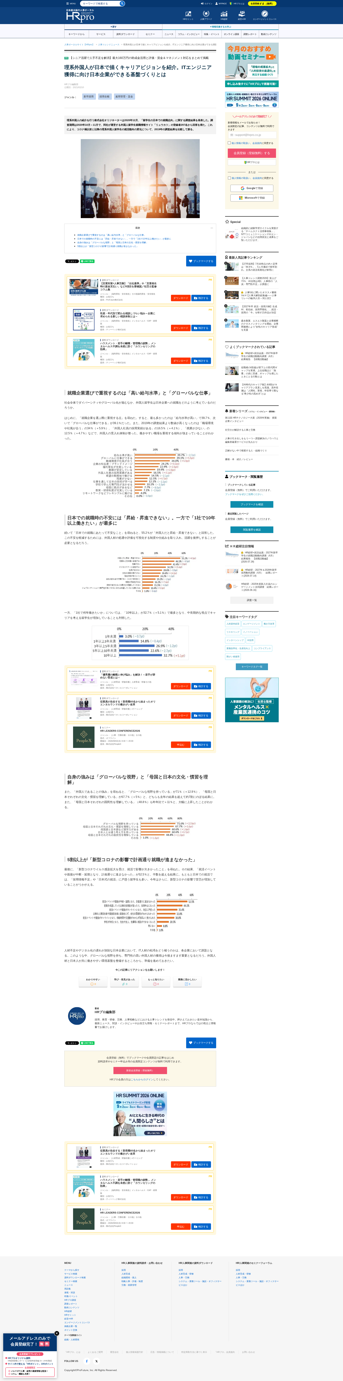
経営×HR (242, 19)
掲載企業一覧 (70, 1326)
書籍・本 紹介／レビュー (239, 459)
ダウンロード (180, 298)
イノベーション (250, 632)
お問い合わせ (248, 1352)
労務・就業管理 (128, 1285)
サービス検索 (70, 1274)
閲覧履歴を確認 (252, 529)
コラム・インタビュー (189, 34)
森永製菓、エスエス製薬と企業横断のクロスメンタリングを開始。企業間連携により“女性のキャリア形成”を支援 (259, 325)
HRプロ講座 (70, 1300)
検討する (203, 298)
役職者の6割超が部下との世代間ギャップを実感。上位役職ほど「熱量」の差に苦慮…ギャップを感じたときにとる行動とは (259, 372)
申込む (181, 744)
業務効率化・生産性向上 (238, 648)
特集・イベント (211, 34)
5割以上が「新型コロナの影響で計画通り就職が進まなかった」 (108, 246)
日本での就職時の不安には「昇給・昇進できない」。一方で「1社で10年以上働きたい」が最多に (124, 239)
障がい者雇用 (233, 656)
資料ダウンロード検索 (75, 1277)
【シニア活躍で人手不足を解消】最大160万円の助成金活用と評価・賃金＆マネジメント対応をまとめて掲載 (139, 57)
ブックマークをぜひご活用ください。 (245, 494)
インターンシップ (235, 640)
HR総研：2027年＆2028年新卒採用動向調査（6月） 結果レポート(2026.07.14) (259, 573)
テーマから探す (71, 1270)
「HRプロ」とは (72, 1352)
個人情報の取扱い (241, 143)
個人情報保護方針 (134, 1352)
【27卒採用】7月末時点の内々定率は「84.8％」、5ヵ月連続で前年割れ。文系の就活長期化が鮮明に (259, 267)
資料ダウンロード (125, 34)
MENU (73, 3)
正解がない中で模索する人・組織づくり (246, 450)
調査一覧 (252, 600)
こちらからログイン (142, 1079)
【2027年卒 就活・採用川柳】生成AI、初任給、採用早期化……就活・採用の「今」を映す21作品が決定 (259, 309)
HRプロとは (239, 3)
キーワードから (76, 34)
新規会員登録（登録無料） (140, 1070)
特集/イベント (71, 1296)
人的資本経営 (233, 624)
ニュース (169, 34)
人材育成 (125, 1274)
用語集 (67, 1289)
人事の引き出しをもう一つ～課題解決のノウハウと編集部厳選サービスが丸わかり (252, 440)
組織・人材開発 (71, 1339)
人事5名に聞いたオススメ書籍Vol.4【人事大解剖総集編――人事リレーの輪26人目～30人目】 (259, 295)
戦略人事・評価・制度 (132, 1281)
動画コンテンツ (268, 34)
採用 (123, 1270)
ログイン (208, 3)
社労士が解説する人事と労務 (240, 430)
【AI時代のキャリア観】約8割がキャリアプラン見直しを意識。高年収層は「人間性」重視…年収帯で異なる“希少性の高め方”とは (259, 389)
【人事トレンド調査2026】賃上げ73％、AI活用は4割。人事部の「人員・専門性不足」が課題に (259, 281)
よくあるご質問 (95, 1352)
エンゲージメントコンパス (265, 19)
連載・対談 (69, 1292)
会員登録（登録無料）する (252, 153)
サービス (101, 34)
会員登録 (262, 3)
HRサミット (188, 19)
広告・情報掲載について (162, 1352)
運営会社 (114, 1352)
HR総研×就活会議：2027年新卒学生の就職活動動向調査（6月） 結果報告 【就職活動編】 (259, 356)
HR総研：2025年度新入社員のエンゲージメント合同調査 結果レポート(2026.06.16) (259, 587)
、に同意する (252, 143)
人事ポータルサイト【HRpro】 (79, 44)
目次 (137, 227)
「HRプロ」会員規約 (224, 1352)
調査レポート (250, 34)
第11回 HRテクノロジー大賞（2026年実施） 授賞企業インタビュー (251, 419)
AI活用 (250, 640)
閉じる (56, 1333)
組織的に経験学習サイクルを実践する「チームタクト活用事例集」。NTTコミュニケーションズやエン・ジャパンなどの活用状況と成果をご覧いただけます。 (259, 234)
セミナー (150, 34)
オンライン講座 (231, 34)
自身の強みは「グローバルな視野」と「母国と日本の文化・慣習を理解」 (112, 242)
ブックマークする (203, 261)
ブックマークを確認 (252, 504)
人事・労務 (184, 1277)
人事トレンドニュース (109, 44)
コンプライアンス (262, 648)
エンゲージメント (251, 624)
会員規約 (257, 143)
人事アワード (206, 19)
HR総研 (224, 19)
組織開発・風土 (128, 1277)
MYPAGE (223, 3)
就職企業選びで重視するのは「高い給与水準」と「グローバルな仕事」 (111, 235)
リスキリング (233, 632)
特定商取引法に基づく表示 (194, 1352)
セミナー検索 (70, 1281)
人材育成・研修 (186, 1274)
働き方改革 (269, 624)
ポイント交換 (70, 1330)
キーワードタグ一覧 (252, 666)
